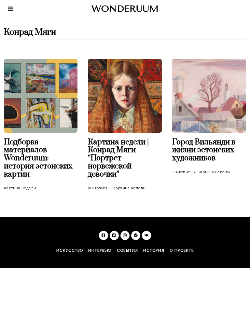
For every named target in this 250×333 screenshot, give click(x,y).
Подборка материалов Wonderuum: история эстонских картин (38, 158)
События (127, 250)
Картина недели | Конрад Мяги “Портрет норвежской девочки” (118, 158)
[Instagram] (125, 235)
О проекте (182, 250)
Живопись (98, 188)
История (153, 250)
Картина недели (20, 188)
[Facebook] (103, 235)
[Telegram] (136, 235)
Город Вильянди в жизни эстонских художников (203, 150)
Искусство (69, 250)
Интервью (100, 250)
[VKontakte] (146, 235)
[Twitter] (114, 235)
